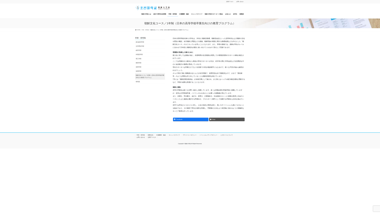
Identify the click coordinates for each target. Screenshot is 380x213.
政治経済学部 (140, 42)
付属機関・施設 (161, 135)
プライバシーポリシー (190, 135)
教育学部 (138, 63)
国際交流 (150, 135)
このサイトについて (226, 135)
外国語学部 (139, 54)
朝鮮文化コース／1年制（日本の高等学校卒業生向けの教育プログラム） (150, 76)
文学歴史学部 (140, 46)
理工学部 (138, 58)
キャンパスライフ (174, 135)
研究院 (138, 81)
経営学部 (138, 50)
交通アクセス (229, 1)
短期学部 (138, 71)
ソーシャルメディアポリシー (208, 135)
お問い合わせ (239, 1)
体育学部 (138, 67)
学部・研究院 (140, 38)
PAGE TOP (370, 205)
